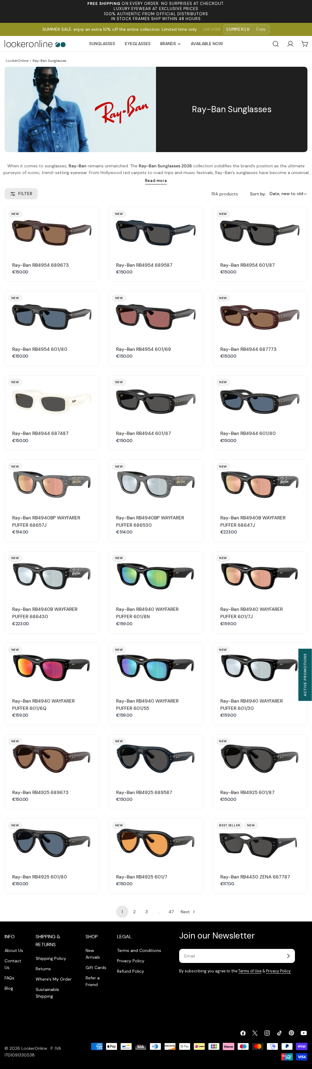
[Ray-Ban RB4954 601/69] (156, 314)
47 (171, 911)
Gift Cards (96, 967)
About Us (14, 950)
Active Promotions (305, 674)
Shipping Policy (51, 958)
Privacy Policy (130, 961)
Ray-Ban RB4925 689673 (40, 792)
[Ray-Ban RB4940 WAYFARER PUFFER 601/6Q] (52, 666)
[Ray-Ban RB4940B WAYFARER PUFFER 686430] (52, 575)
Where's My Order (54, 979)
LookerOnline (17, 60)
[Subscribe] (288, 956)
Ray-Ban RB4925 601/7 (141, 877)
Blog (9, 988)
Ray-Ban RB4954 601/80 (39, 349)
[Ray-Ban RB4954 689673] (52, 230)
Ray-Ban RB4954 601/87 (247, 265)
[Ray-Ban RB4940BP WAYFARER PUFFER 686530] (156, 483)
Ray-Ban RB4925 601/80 (39, 877)
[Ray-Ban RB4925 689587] (156, 758)
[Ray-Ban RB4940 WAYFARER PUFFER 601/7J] (260, 575)
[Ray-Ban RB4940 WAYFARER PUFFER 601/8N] (156, 575)
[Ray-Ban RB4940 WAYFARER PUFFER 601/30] (260, 666)
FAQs (9, 978)
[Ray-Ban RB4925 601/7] (156, 842)
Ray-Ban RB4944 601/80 (248, 433)
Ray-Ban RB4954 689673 (40, 265)
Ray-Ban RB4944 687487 (40, 433)
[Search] (276, 44)
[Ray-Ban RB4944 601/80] (260, 399)
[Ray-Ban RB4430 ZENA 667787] (260, 842)
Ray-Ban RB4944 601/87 (143, 433)
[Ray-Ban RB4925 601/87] (260, 758)
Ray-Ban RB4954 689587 (144, 265)
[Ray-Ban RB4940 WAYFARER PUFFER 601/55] (156, 666)
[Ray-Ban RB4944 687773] (260, 314)
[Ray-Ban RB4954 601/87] (260, 230)
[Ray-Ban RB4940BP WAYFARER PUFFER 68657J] (52, 483)
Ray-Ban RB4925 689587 (144, 792)
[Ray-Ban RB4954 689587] (156, 230)
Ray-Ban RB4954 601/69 (143, 349)
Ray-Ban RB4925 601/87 (247, 792)
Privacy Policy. (278, 971)
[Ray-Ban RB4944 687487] (52, 399)
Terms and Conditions (139, 950)
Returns (43, 968)
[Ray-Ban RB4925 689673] (52, 758)
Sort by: (258, 194)
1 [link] (122, 911)
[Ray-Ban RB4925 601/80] (52, 842)
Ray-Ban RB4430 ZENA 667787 (255, 877)
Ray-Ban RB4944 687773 (248, 349)
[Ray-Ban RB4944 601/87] (156, 399)
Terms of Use (249, 971)
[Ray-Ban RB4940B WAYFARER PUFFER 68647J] (260, 483)
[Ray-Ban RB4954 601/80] (52, 314)
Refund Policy (130, 971)
